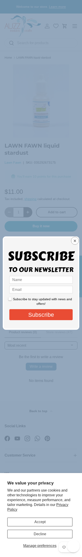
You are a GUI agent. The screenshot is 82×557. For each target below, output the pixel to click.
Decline (40, 534)
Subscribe (41, 314)
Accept (40, 522)
